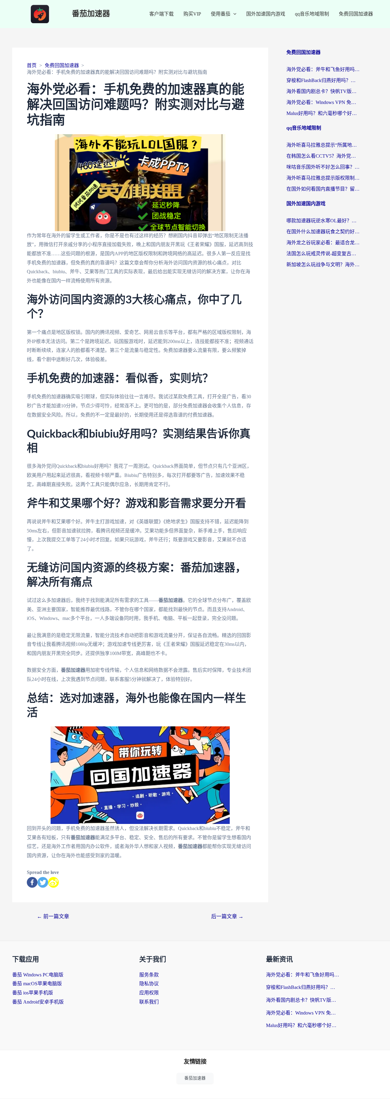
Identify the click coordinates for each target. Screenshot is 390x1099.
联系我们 (149, 1001)
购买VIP (192, 13)
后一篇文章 (227, 916)
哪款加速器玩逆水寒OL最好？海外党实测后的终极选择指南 (323, 220)
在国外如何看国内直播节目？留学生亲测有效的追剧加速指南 (323, 189)
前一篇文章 (53, 916)
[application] (233, 14)
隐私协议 (149, 983)
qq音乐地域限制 (312, 13)
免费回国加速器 (356, 13)
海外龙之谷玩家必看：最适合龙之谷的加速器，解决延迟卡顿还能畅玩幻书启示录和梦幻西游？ (323, 242)
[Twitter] (42, 882)
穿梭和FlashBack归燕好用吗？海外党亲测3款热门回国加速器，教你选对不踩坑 (323, 80)
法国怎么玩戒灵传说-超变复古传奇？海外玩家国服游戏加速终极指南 (323, 253)
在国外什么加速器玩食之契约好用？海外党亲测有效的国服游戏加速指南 (323, 231)
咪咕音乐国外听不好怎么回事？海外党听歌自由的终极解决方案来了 (323, 167)
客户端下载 (161, 13)
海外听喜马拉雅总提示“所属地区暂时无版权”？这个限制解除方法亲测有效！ (323, 145)
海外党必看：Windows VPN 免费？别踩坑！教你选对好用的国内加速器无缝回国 (323, 102)
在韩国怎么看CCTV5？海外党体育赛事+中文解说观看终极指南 (323, 156)
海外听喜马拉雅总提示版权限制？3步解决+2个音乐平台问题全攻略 (323, 178)
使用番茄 (220, 13)
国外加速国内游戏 (265, 13)
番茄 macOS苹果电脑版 (37, 983)
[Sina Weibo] (53, 882)
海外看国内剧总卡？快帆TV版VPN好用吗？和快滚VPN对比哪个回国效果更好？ (323, 91)
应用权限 (149, 992)
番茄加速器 (91, 14)
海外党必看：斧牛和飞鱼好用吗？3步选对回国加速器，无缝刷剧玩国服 (323, 69)
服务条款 (149, 974)
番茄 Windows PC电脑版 (37, 974)
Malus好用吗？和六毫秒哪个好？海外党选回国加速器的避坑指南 (323, 113)
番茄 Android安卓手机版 (38, 1001)
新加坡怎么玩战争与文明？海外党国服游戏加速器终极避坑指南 (323, 264)
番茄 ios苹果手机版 (32, 992)
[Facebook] (32, 882)
